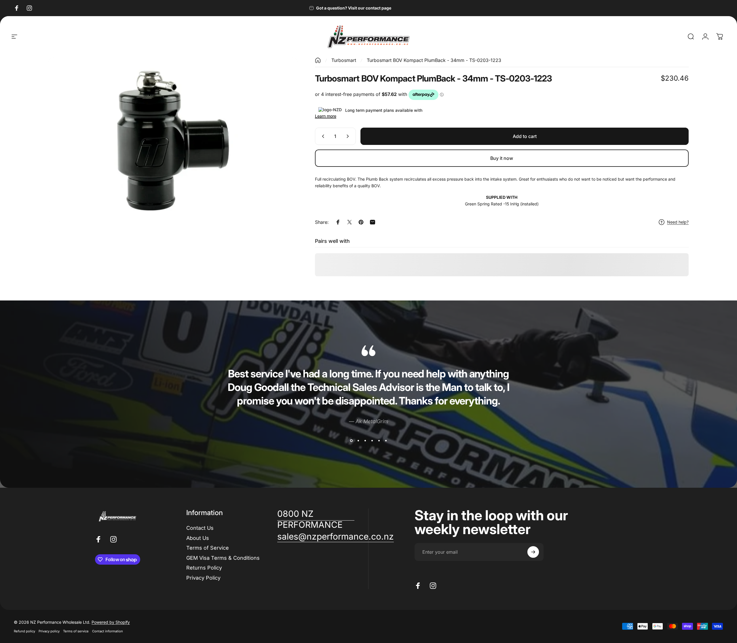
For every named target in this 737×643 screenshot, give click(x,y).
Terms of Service (207, 548)
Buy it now (501, 158)
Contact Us (200, 528)
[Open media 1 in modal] (173, 140)
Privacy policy (49, 631)
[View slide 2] (358, 440)
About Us (197, 538)
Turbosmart (343, 60)
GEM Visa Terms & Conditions (223, 558)
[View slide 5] (378, 440)
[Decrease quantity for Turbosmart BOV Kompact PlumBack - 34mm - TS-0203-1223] (321, 136)
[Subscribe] (533, 552)
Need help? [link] (678, 222)
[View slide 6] (385, 440)
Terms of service (76, 631)
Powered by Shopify (111, 622)
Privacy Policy (203, 577)
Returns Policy (204, 568)
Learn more (325, 116)
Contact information (107, 631)
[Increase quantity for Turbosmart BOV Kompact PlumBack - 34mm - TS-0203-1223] (349, 136)
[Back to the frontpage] (318, 60)
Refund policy (24, 631)
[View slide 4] (371, 440)
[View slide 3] (365, 440)
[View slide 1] (351, 440)
